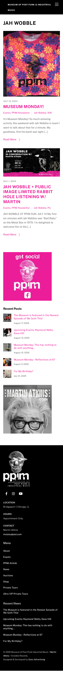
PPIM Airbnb (10, 563)
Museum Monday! (23, 106)
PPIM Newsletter (21, 112)
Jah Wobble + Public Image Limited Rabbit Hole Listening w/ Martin (28, 194)
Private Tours (10, 587)
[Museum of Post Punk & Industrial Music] (16, 485)
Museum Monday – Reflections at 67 (34, 359)
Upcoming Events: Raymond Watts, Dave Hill (33, 332)
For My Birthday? (23, 371)
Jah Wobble (40, 112)
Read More (9, 139)
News (6, 569)
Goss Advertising (36, 659)
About (6, 550)
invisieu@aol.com (12, 534)
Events (6, 112)
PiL (49, 207)
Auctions (8, 575)
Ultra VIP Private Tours (15, 593)
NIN (49, 112)
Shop (6, 581)
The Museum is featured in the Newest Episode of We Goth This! (36, 317)
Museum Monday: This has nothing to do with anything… (35, 346)
